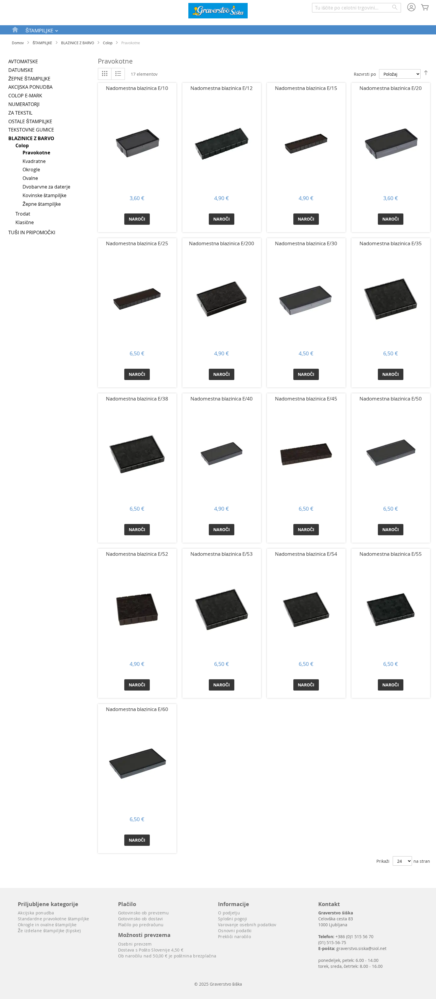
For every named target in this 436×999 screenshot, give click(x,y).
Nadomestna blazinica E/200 (221, 243)
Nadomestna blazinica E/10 (137, 88)
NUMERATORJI (23, 104)
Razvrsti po (365, 74)
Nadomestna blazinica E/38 (137, 398)
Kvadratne (34, 161)
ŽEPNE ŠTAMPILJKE (29, 78)
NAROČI (137, 219)
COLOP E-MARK (25, 95)
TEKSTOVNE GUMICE (31, 129)
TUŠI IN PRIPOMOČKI (31, 232)
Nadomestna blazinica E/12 (221, 88)
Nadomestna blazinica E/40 (221, 398)
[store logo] (218, 11)
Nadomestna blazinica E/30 (306, 243)
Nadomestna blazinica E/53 (221, 553)
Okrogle (31, 169)
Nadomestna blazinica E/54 (306, 553)
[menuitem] (15, 29)
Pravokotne (36, 152)
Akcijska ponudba (36, 913)
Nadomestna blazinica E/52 (137, 553)
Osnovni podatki (235, 930)
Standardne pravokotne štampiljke (53, 919)
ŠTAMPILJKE (42, 42)
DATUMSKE (20, 70)
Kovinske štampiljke (44, 195)
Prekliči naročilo (234, 936)
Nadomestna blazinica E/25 (137, 243)
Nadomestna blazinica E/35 (390, 243)
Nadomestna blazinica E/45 (306, 398)
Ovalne (30, 178)
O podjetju (229, 913)
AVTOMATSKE (23, 61)
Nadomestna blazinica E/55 (390, 553)
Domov (18, 42)
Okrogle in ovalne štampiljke (47, 924)
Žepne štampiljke (42, 204)
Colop (107, 42)
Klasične (24, 222)
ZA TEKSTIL (20, 113)
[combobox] (356, 7)
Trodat (22, 213)
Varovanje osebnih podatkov (247, 924)
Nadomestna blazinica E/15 (306, 88)
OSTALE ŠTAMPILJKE (30, 121)
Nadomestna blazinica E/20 (390, 88)
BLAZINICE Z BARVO (77, 42)
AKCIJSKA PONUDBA (30, 87)
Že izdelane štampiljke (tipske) (49, 930)
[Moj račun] (411, 8)
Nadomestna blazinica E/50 (390, 398)
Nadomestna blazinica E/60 (137, 709)
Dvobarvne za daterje (46, 186)
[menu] (218, 29)
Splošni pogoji (232, 919)
